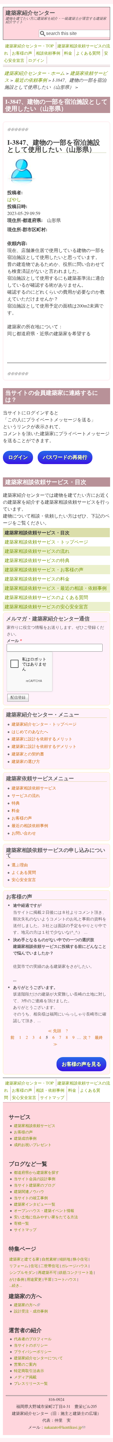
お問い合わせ (24, 833)
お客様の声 (22, 53)
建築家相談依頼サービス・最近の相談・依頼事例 (56, 588)
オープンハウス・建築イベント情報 (44, 1210)
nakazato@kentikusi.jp (64, 1427)
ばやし (14, 199)
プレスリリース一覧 (31, 1383)
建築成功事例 (25, 1138)
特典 (16, 803)
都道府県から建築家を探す (36, 1172)
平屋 (48, 1279)
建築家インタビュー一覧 (34, 1204)
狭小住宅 (80, 1259)
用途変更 (34, 1279)
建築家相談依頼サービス (34, 788)
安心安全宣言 (24, 879)
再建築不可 (47, 1272)
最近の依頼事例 (30, 80)
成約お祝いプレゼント (33, 1144)
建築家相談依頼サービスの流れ (37, 551)
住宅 (34, 1265)
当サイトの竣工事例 (31, 1197)
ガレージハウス (74, 1265)
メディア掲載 (25, 1377)
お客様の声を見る (81, 1064)
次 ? (86, 1037)
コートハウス (65, 1279)
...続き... (15, 1285)
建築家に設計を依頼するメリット (42, 739)
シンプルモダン (22, 1272)
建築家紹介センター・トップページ (44, 724)
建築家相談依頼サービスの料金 (37, 579)
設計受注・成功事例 (31, 1311)
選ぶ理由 (20, 865)
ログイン (36, 60)
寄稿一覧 (21, 1223)
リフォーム (18, 1265)
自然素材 (49, 1259)
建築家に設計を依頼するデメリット (44, 746)
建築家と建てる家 (24, 1259)
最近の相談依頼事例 (30, 825)
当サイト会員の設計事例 (34, 1178)
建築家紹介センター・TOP (29, 46)
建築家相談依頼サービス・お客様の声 (44, 569)
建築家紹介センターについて (38, 1358)
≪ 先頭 (54, 1030)
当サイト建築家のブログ (34, 1185)
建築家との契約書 (28, 754)
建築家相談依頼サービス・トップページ (46, 542)
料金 (68, 53)
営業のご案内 (25, 1364)
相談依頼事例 (48, 53)
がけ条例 (16, 1279)
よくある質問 (88, 53)
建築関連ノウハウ (29, 1191)
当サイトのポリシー (31, 1345)
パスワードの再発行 (65, 457)
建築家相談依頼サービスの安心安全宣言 (46, 606)
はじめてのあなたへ (30, 731)
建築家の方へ (27, 1304)
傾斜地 (64, 1259)
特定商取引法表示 (29, 1370)
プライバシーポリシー (33, 1351)
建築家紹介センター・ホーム (34, 73)
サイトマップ (52, 1097)
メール (14, 640)
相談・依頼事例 (50, 1090)
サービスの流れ (26, 795)
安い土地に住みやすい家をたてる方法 (46, 1216)
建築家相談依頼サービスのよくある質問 (46, 597)
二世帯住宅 (49, 1265)
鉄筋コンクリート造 (76, 1272)
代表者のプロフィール (33, 1338)
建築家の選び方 (26, 761)
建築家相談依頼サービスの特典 (37, 560)
